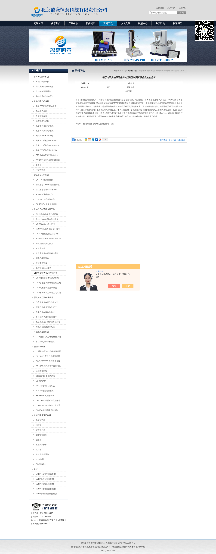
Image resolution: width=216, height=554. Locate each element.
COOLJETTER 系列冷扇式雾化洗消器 (48, 362)
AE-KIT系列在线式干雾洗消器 (48, 366)
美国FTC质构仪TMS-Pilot (46, 150)
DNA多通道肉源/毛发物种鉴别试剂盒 (45, 273)
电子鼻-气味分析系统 (44, 131)
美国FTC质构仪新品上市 (46, 106)
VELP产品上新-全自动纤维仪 (48, 229)
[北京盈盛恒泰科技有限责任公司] (80, 7)
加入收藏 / (172, 8)
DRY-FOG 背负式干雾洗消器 (48, 356)
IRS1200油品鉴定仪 (44, 194)
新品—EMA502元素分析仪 (47, 219)
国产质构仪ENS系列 (44, 136)
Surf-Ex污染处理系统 (44, 391)
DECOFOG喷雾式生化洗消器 (48, 400)
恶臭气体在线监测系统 (45, 312)
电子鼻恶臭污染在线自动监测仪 (48, 322)
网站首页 (38, 23)
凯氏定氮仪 (40, 248)
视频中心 (143, 23)
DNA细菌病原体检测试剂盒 (47, 278)
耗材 (36, 469)
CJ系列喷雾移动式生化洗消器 (48, 351)
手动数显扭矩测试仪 (44, 96)
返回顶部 (181, 140)
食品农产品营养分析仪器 (44, 209)
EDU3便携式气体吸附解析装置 (48, 161)
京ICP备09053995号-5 (125, 543)
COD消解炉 (41, 464)
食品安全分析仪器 (41, 175)
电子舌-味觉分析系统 (44, 126)
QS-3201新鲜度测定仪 (45, 199)
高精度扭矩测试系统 (44, 86)
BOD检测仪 (41, 459)
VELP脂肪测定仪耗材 (45, 484)
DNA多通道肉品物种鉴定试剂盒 (48, 293)
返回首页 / (161, 8)
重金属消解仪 (41, 445)
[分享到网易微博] (100, 140)
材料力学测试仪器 (41, 77)
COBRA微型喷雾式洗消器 (47, 410)
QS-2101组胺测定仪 (44, 180)
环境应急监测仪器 (41, 332)
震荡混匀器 (40, 430)
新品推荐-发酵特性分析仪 (46, 189)
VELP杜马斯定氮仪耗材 (46, 474)
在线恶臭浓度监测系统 (45, 327)
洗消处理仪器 (39, 346)
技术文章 (125, 23)
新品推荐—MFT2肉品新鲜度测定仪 (48, 185)
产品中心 (73, 23)
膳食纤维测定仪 (42, 258)
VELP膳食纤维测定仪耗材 (47, 494)
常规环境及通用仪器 (42, 415)
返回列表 (172, 140)
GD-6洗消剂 (41, 381)
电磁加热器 (40, 420)
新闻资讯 (90, 23)
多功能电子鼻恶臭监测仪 (46, 317)
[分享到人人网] (96, 140)
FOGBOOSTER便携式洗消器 (48, 405)
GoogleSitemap (108, 550)
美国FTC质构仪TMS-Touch (47, 145)
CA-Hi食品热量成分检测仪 (47, 214)
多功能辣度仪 (41, 116)
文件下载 (128, 91)
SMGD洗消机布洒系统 (45, 386)
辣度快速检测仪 (42, 121)
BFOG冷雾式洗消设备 (45, 395)
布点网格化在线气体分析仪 (47, 302)
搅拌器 (38, 449)
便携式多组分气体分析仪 (46, 307)
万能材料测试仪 (42, 82)
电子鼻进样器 (41, 111)
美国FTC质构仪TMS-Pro (46, 140)
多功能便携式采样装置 (45, 342)
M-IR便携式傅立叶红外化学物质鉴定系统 (48, 337)
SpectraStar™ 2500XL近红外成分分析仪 (48, 239)
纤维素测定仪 (41, 263)
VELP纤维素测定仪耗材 (46, 489)
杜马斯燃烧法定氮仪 (44, 243)
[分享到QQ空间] (86, 140)
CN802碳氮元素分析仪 (45, 224)
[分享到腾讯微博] (93, 140)
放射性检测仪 (41, 435)
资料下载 (108, 23)
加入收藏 (163, 140)
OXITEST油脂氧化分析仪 (46, 204)
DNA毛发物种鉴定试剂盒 (46, 288)
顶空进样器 (40, 170)
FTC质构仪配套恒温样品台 (47, 155)
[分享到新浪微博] (89, 140)
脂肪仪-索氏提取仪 (44, 268)
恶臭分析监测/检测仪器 (43, 297)
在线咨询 (160, 23)
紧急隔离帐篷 (41, 371)
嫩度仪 (38, 165)
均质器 (38, 425)
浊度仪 (38, 440)
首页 (125, 70)
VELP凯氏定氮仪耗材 (45, 479)
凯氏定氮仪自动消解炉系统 (47, 253)
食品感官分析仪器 (41, 101)
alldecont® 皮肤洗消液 (45, 376)
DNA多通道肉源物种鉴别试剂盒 (48, 283)
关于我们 (56, 23)
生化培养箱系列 (42, 454)
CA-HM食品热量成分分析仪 (47, 234)
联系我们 (182, 8)
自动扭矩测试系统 (43, 91)
